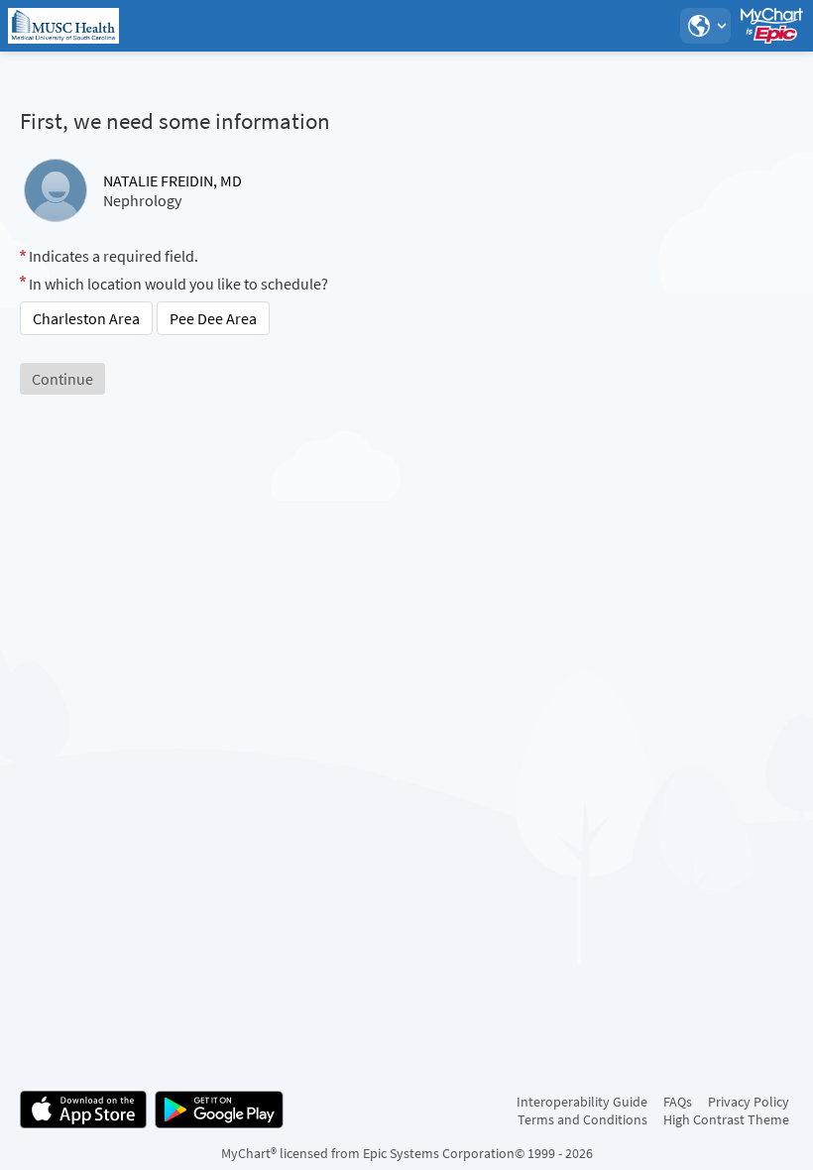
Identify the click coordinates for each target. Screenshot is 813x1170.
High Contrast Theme (726, 1119)
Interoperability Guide (582, 1102)
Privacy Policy (748, 1102)
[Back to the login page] (68, 26)
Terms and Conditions (582, 1119)
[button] (705, 26)
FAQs (677, 1102)
